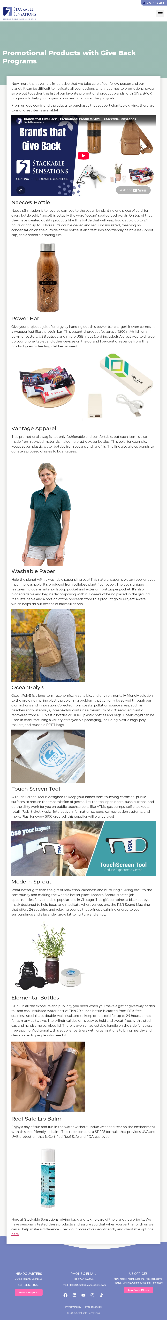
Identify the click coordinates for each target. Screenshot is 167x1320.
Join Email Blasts (138, 1290)
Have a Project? (29, 1292)
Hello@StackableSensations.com (87, 1284)
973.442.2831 (86, 1278)
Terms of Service (92, 1306)
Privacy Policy (73, 1306)
